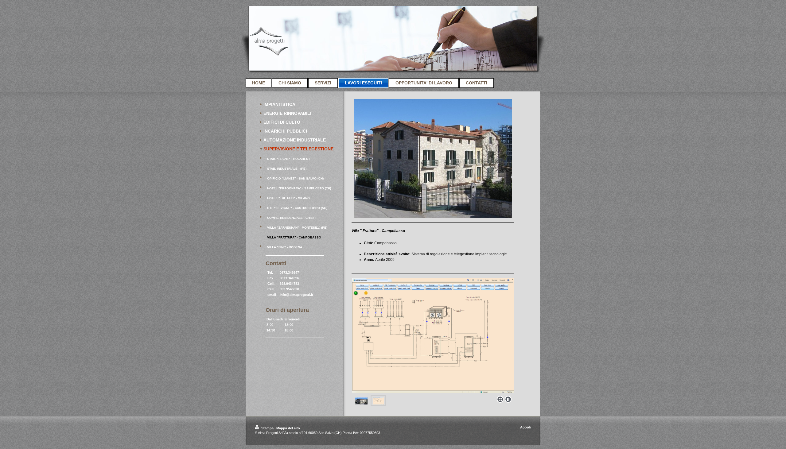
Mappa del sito (288, 428)
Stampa (267, 428)
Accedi (525, 427)
